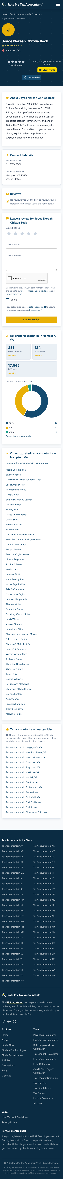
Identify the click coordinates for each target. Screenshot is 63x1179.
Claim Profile (47, 70)
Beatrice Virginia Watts (17, 554)
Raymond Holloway (16, 489)
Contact (6, 1075)
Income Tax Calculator (45, 1040)
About (5, 1040)
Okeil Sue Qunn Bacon (17, 664)
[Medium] (9, 1021)
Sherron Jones (13, 474)
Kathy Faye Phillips (15, 584)
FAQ (4, 1070)
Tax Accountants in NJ (44, 927)
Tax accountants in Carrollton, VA (23, 762)
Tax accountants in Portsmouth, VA (24, 787)
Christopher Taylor (15, 594)
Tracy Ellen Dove (14, 709)
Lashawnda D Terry (15, 484)
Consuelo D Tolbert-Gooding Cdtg (23, 479)
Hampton (38, 14)
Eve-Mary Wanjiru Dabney (19, 499)
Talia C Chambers (15, 589)
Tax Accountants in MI (12, 905)
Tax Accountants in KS (12, 889)
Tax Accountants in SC (12, 954)
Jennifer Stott (13, 574)
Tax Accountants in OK (13, 943)
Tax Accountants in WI (12, 975)
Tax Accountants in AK (12, 846)
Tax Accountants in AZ (44, 851)
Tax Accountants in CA (12, 856)
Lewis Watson (13, 619)
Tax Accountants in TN (12, 959)
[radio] (9, 233)
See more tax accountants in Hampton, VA (27, 463)
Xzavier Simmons (14, 624)
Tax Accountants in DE (12, 867)
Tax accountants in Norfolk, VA (21, 777)
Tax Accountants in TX (44, 959)
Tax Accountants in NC (44, 916)
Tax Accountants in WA (44, 970)
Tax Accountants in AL (43, 846)
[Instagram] (3, 1021)
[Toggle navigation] (58, 4)
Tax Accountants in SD (44, 954)
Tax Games (39, 1093)
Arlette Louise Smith (16, 639)
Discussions (34, 310)
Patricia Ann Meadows (17, 684)
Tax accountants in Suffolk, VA (21, 807)
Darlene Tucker (13, 504)
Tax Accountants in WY (13, 980)
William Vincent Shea (16, 654)
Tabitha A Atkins (14, 524)
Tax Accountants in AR (12, 851)
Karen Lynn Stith (14, 629)
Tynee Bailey (12, 674)
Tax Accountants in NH (13, 927)
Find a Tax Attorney (12, 1055)
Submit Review (31, 319)
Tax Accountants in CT (12, 862)
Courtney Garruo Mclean (18, 614)
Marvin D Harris (14, 713)
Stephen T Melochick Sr (18, 644)
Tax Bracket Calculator (45, 1053)
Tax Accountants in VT (12, 970)
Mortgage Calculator (44, 1059)
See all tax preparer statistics (20, 436)
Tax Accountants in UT (12, 964)
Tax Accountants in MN (44, 905)
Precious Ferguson (15, 704)
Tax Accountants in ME (44, 900)
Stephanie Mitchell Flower (19, 689)
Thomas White (13, 604)
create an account (35, 307)
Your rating (13, 228)
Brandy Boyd (12, 509)
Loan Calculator (41, 1064)
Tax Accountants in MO (13, 910)
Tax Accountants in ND (13, 921)
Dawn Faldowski (14, 679)
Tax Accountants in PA (12, 948)
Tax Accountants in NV (44, 932)
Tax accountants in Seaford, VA (22, 792)
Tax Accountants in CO (44, 856)
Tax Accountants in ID (43, 878)
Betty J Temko (13, 549)
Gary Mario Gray (14, 669)
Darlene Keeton (14, 694)
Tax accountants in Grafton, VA (22, 782)
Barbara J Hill (12, 529)
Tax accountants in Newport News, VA (26, 757)
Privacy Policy (12, 294)
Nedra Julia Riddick (16, 469)
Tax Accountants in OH (44, 937)
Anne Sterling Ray (15, 579)
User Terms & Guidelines (15, 1117)
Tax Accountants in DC (44, 862)
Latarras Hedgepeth (16, 599)
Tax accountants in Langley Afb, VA (24, 747)
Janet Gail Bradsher (16, 649)
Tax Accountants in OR (44, 943)
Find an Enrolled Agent (14, 1050)
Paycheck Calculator (44, 1034)
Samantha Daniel (14, 609)
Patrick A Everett (14, 564)
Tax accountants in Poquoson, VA (23, 767)
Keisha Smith (12, 569)
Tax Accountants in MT (13, 916)
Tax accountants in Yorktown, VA (22, 772)
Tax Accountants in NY (12, 937)
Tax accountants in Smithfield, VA (23, 797)
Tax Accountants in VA (20, 14)
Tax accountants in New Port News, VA (26, 752)
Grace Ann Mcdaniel (16, 514)
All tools (37, 1103)
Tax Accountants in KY (44, 889)
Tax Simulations (41, 1088)
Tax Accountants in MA (44, 894)
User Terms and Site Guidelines (35, 291)
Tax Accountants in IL (12, 883)
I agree (13, 299)
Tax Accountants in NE (44, 921)
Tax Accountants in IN (43, 883)
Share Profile (32, 77)
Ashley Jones (12, 699)
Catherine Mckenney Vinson (20, 534)
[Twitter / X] (14, 1021)
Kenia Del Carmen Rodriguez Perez (23, 539)
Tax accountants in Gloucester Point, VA (26, 812)
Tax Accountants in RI (43, 948)
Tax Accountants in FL (43, 867)
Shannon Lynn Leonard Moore (21, 634)
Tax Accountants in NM (13, 932)
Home (4, 14)
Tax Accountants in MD (13, 900)
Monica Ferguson (15, 559)
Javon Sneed (12, 519)
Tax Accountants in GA (13, 873)
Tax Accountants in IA (12, 878)
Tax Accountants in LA (12, 894)
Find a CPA (8, 1045)
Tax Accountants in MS (44, 910)
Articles (6, 1060)
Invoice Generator (43, 1098)
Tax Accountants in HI (43, 873)
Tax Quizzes (39, 1083)
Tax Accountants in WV (44, 975)
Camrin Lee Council (16, 544)
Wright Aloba (12, 494)
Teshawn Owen (14, 659)
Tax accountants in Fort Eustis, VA (23, 802)
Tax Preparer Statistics (45, 1077)
